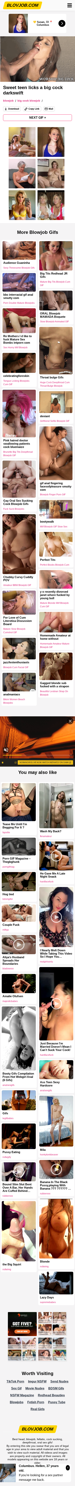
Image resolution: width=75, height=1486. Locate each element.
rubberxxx (45, 1193)
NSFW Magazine (22, 1395)
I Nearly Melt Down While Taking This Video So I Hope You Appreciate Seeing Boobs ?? (56, 953)
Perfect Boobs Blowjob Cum (54, 564)
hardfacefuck (46, 881)
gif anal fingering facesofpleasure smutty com (55, 486)
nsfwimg (44, 1266)
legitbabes (7, 1118)
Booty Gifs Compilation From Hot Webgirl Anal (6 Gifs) (18, 1077)
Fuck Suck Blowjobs (13, 509)
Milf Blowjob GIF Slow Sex (53, 526)
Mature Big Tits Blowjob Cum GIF (55, 283)
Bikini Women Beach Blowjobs (14, 701)
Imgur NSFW (37, 1381)
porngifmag (8, 866)
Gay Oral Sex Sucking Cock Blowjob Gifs (18, 502)
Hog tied (8, 894)
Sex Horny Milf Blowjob (15, 347)
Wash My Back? (50, 831)
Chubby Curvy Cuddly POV (18, 579)
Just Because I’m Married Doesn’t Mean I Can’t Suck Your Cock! (55, 1047)
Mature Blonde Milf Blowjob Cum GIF (54, 605)
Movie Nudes (34, 1388)
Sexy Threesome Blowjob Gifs (19, 267)
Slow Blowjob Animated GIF (54, 321)
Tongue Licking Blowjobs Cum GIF (16, 383)
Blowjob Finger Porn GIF (53, 494)
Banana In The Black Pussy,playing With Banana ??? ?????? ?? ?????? (56, 1185)
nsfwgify (6, 1157)
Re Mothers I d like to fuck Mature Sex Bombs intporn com (17, 339)
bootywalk (47, 521)
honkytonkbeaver (49, 1154)
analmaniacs (11, 694)
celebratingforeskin (16, 375)
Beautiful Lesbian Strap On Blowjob (54, 693)
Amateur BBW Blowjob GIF (17, 585)
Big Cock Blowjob (29, 100)
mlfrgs (5, 929)
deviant (45, 416)
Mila (43, 1149)
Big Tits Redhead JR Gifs (54, 275)
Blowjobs (16, 1402)
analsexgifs (8, 1085)
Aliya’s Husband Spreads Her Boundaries (13, 960)
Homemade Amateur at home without (55, 637)
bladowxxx (8, 968)
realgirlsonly (46, 961)
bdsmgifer (7, 899)
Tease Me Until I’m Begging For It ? (14, 826)
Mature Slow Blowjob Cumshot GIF (14, 631)
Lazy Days (47, 1297)
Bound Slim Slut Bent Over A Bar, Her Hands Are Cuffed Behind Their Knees (17, 1187)
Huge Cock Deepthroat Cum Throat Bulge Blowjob (55, 384)
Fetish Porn (35, 1402)
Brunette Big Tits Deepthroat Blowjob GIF (18, 453)
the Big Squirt (11, 1264)
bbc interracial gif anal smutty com (18, 296)
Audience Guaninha (16, 262)
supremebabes (48, 1302)
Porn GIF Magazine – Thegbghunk (16, 860)
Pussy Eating (11, 1152)
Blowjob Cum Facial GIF (15, 667)
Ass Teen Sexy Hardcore (50, 1084)
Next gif (37, 117)
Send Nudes (59, 1381)
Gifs (5, 1113)
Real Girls (38, 1409)
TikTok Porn (15, 1381)
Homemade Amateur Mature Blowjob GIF (54, 645)
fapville (6, 832)
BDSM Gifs (56, 1388)
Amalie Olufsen (12, 996)
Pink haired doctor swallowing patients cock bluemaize (16, 443)
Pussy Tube (56, 1402)
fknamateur (46, 836)
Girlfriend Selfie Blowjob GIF (54, 421)
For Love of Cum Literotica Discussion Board (17, 621)
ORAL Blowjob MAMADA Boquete (52, 315)
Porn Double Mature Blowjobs (19, 303)
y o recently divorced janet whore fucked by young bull (55, 595)
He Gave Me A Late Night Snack (52, 875)
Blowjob (8, 100)
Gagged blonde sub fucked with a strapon (54, 685)
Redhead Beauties (51, 1395)
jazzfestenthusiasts (16, 662)
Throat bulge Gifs (51, 377)
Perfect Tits (47, 559)
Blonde (45, 1261)
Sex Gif (16, 1388)
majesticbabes (10, 1001)
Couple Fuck (10, 924)
